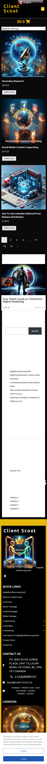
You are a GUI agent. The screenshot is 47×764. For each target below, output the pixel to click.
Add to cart (9, 92)
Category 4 (14, 509)
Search (8, 325)
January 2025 (15, 471)
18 (4, 246)
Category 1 (14, 497)
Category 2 (14, 501)
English (27, 2)
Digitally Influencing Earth (20, 371)
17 (36, 240)
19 (11, 246)
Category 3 (14, 505)
